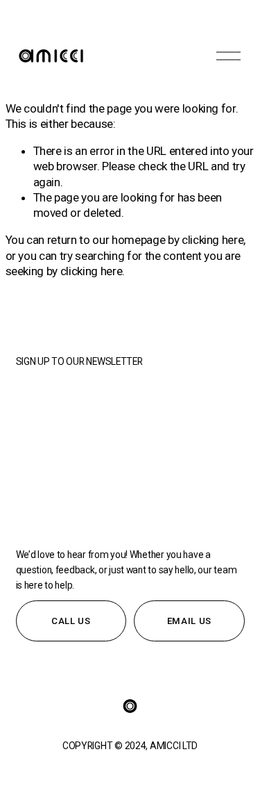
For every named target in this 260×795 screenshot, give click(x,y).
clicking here (213, 240)
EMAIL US (189, 621)
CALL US (71, 621)
